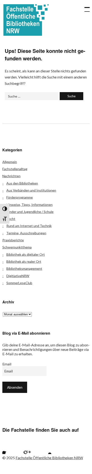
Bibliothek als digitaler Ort (25, 254)
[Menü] (85, 7)
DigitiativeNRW (17, 276)
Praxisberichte (13, 240)
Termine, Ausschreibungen (26, 233)
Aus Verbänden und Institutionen (31, 190)
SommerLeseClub (19, 283)
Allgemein (9, 162)
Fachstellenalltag (14, 169)
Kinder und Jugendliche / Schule (30, 212)
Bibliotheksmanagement (24, 268)
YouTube (46, 448)
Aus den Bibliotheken (22, 183)
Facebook (8, 448)
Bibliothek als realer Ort (23, 261)
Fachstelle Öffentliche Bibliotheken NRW (26, 20)
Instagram (33, 448)
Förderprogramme (19, 197)
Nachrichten (11, 176)
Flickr (21, 448)
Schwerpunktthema (17, 247)
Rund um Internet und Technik (29, 226)
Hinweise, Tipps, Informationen (29, 205)
